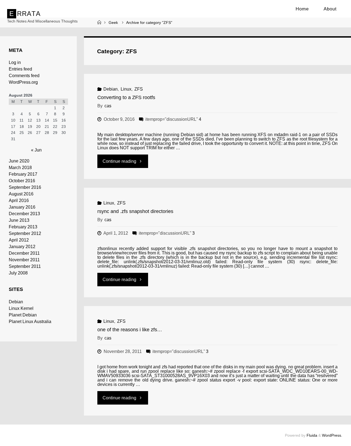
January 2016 (22, 207)
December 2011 (24, 253)
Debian (110, 89)
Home (302, 9)
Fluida (311, 435)
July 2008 (18, 273)
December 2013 (24, 213)
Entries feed (20, 69)
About (330, 9)
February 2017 (23, 174)
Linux (126, 89)
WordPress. (332, 435)
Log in (15, 62)
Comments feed (24, 75)
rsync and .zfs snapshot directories (135, 211)
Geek (113, 22)
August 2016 (21, 194)
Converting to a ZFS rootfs (126, 97)
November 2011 (24, 259)
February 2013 (23, 227)
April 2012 (19, 240)
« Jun (36, 150)
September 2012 (25, 233)
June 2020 (19, 161)
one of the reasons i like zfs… (129, 329)
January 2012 (22, 246)
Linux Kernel (21, 308)
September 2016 (25, 187)
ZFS (138, 89)
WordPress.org (23, 82)
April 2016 (19, 200)
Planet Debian (23, 315)
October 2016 (22, 180)
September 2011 (25, 266)
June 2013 (19, 220)
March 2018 (20, 167)
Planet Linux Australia (30, 321)
